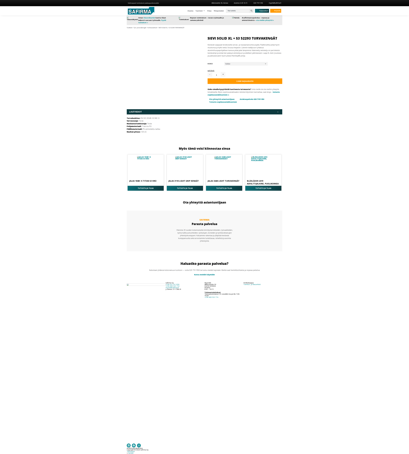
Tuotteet (199, 11)
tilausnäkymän (149, 18)
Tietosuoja (131, 451)
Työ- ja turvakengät (140, 28)
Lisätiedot (203, 112)
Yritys (209, 11)
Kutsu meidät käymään (204, 274)
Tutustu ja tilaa (146, 188)
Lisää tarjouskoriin (244, 81)
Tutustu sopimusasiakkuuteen (223, 102)
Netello (130, 453)
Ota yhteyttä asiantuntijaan (222, 99)
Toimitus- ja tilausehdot (252, 284)
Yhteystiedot (219, 11)
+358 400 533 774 (172, 286)
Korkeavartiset (152, 28)
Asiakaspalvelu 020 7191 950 (252, 99)
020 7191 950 (258, 3)
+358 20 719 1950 (172, 284)
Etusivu (190, 11)
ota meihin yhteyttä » (265, 20)
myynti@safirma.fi (275, 3)
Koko (210, 63)
